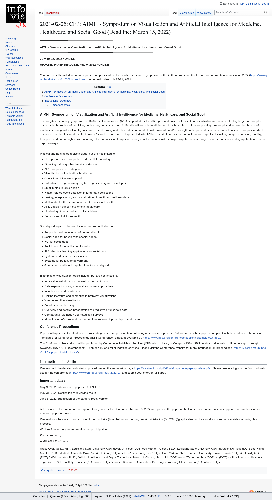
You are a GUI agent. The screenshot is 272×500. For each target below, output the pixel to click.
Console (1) (40, 496)
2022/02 (72, 470)
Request (98, 496)
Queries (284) (59, 496)
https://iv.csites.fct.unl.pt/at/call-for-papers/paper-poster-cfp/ (171, 368)
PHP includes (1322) (118, 496)
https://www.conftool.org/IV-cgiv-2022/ (93, 372)
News (60, 470)
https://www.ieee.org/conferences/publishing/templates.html (180, 337)
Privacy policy (46, 492)
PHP (160, 496)
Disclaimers (84, 492)
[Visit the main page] (17, 16)
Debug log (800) (80, 496)
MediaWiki (139, 496)
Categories (48, 470)
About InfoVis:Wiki (66, 492)
